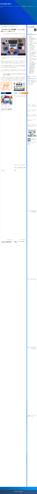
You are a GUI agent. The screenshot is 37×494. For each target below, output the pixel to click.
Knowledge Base (5, 4)
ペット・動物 (31, 62)
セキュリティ (31, 54)
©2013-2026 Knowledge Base (18, 491)
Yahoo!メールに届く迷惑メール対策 (19, 167)
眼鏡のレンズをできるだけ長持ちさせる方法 (19, 242)
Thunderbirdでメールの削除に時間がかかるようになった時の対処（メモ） (6, 109)
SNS (30, 37)
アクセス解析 (31, 45)
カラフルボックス (33, 81)
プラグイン (31, 61)
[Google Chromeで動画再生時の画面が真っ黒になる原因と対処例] (29, 114)
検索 (35, 29)
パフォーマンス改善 (32, 59)
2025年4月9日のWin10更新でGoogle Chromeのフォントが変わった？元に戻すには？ (32, 126)
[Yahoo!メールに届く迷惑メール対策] (29, 110)
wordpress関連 (31, 38)
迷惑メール (31, 73)
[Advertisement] (18, 15)
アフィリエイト (31, 46)
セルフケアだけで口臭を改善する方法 (33, 415)
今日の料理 (31, 65)
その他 (30, 41)
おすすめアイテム (32, 39)
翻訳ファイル (31, 72)
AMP (30, 36)
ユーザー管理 (31, 64)
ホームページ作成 (32, 63)
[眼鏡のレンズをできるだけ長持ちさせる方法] (28, 119)
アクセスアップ (31, 42)
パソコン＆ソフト (32, 58)
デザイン (30, 55)
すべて (30, 40)
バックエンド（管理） (32, 56)
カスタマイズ (31, 47)
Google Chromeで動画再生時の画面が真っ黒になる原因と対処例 (6, 242)
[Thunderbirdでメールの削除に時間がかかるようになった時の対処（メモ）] (29, 106)
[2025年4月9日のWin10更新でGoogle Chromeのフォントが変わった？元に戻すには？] (29, 124)
